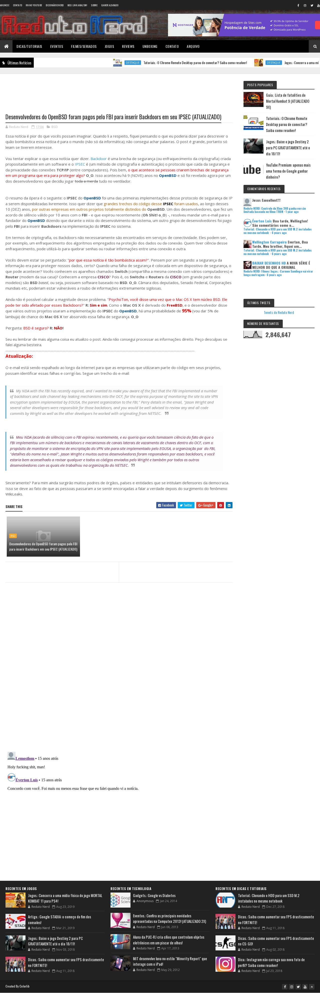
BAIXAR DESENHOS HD (269, 263)
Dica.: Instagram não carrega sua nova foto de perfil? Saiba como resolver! (271, 962)
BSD (55, 127)
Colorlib (25, 986)
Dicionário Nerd (55, 5)
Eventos (56, 46)
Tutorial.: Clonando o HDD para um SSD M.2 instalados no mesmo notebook (269, 898)
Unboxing (150, 46)
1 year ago (292, 212)
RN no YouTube (34, 5)
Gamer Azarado (109, 5)
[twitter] (311, 5)
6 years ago (279, 233)
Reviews (128, 46)
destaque (117, 62)
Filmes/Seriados (84, 46)
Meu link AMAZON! (78, 5)
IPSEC (80, 164)
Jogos (109, 46)
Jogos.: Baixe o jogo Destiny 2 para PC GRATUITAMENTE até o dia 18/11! (288, 147)
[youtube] (305, 986)
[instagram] (305, 5)
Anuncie (4, 5)
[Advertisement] (119, 90)
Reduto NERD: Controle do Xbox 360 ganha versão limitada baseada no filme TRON (275, 210)
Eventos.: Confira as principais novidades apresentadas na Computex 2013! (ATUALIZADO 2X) (169, 918)
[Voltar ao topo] (311, 986)
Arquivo (193, 46)
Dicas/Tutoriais (29, 46)
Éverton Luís (262, 220)
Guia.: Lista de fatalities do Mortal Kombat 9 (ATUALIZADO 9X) (287, 101)
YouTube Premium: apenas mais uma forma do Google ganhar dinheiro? (288, 171)
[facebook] (298, 5)
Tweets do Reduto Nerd (279, 312)
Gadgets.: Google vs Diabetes (154, 895)
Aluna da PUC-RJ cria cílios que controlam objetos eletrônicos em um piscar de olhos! (168, 939)
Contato (17, 5)
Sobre (94, 5)
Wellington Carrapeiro (269, 241)
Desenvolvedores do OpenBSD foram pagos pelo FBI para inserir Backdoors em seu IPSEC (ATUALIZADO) (43, 546)
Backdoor (98, 158)
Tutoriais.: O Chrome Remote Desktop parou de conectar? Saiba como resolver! (180, 62)
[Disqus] (119, 683)
